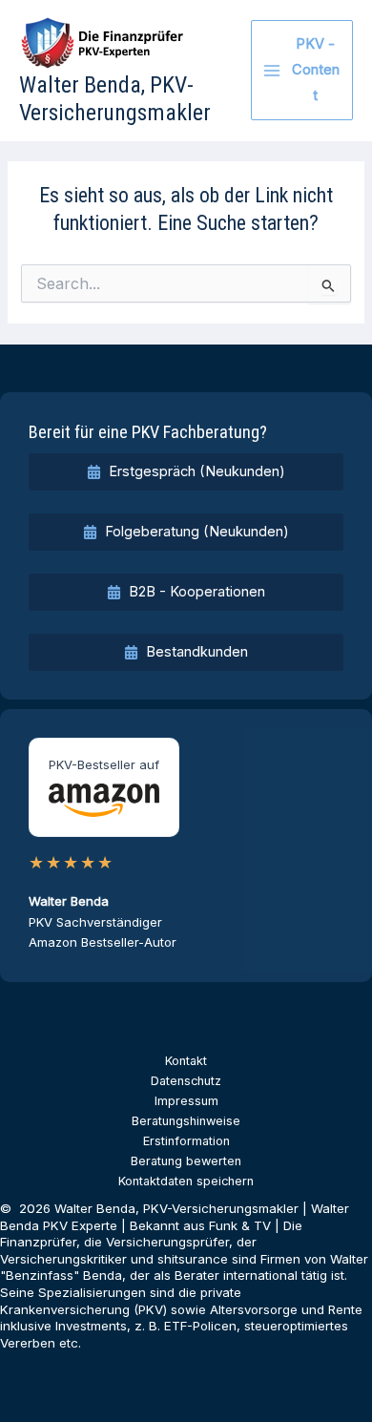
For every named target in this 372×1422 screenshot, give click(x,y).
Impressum (186, 1101)
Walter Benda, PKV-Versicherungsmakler (115, 99)
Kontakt (186, 1061)
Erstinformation (186, 1141)
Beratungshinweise (186, 1121)
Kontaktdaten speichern (186, 1181)
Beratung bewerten (186, 1161)
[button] (186, 472)
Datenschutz (186, 1081)
